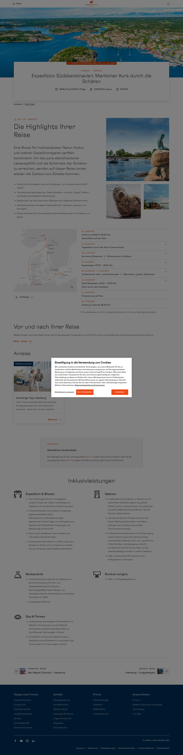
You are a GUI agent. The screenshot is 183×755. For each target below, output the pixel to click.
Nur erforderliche (84, 392)
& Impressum (99, 385)
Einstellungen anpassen (64, 392)
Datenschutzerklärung (84, 385)
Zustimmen (119, 392)
